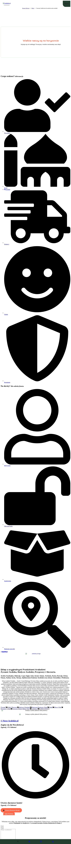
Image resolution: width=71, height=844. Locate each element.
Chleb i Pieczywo (12, 707)
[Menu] (66, 4)
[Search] (17, 841)
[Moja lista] (41, 842)
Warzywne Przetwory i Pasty (39, 707)
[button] (11, 810)
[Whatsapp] (4, 652)
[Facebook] (1, 652)
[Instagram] (2, 652)
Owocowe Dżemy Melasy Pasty (21, 709)
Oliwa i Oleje (57, 707)
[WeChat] (5, 652)
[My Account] (29, 842)
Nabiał (51, 707)
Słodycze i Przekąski (24, 707)
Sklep (33, 8)
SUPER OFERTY (44, 709)
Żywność (3, 707)
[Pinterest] (7, 652)
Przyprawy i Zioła (6, 709)
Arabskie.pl (34, 709)
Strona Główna (25, 8)
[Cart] (53, 842)
